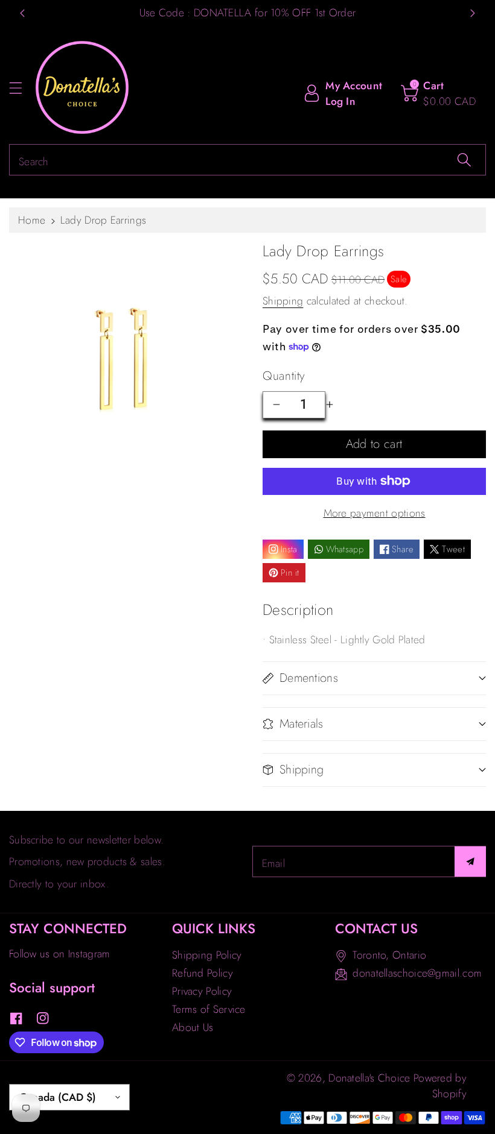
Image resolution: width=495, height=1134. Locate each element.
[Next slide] (472, 13)
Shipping (283, 301)
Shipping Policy (207, 955)
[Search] (464, 160)
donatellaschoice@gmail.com (417, 973)
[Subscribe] (470, 861)
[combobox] (247, 160)
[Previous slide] (22, 13)
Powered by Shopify (440, 1085)
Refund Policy (202, 973)
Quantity (284, 376)
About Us (192, 1027)
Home (31, 220)
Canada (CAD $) (57, 1097)
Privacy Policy (202, 991)
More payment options (375, 513)
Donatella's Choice (369, 1078)
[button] (21, 87)
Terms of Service (209, 1009)
